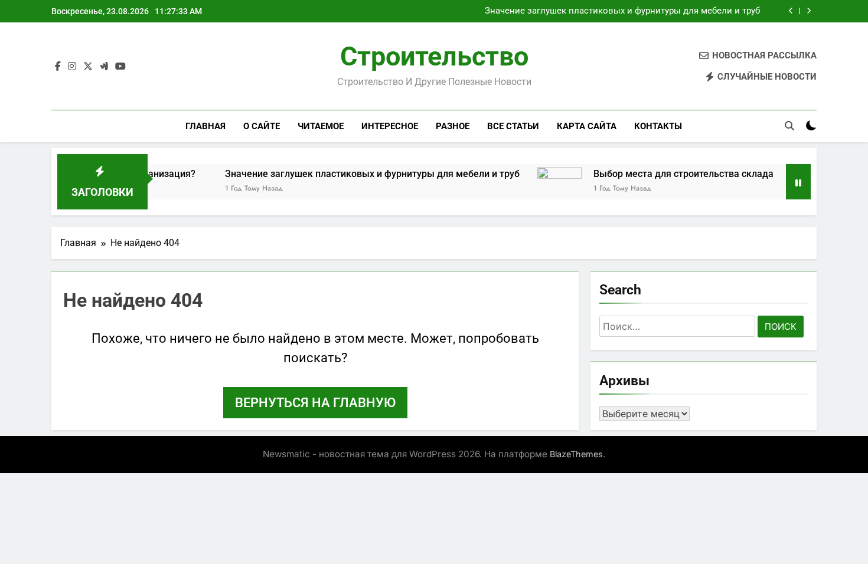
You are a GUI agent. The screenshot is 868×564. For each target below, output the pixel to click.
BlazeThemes (576, 454)
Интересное (389, 126)
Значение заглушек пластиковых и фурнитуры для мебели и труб (622, 11)
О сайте (261, 126)
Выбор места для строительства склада (670, 173)
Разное (452, 126)
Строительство (434, 56)
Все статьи (513, 126)
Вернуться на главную (315, 402)
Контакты (658, 126)
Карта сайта (586, 126)
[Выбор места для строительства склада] (546, 189)
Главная (205, 126)
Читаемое (321, 126)
